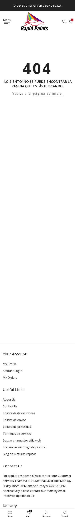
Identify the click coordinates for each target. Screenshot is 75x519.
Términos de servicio (17, 434)
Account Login (12, 371)
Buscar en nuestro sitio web (22, 440)
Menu (7, 20)
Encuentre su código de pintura (24, 447)
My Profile (10, 364)
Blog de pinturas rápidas (19, 454)
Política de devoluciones (19, 413)
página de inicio (47, 94)
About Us (9, 400)
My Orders (10, 378)
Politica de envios (14, 420)
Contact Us (10, 406)
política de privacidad (17, 427)
